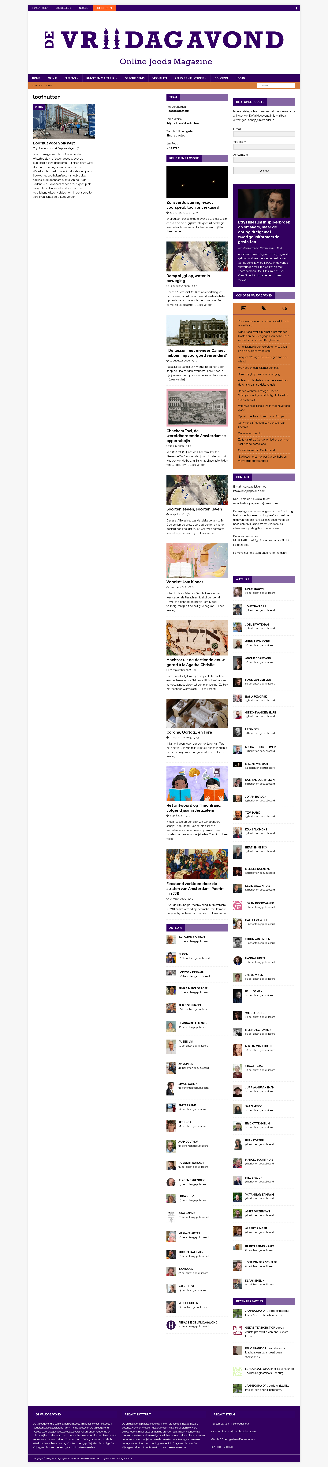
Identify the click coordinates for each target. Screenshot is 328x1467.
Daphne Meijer (66, 148)
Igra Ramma (186, 1213)
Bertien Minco (256, 847)
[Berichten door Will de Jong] (237, 1017)
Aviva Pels (185, 1064)
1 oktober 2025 (178, 587)
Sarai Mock (253, 1106)
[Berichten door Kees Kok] (171, 1129)
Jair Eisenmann (189, 1005)
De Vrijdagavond (99, 1427)
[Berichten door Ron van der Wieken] (237, 784)
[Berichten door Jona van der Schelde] (237, 1268)
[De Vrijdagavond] (164, 72)
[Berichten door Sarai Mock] (237, 1111)
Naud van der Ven (258, 679)
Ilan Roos (185, 1268)
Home (36, 78)
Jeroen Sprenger (191, 1180)
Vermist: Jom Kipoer (184, 582)
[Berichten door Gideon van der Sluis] (237, 717)
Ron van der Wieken (260, 779)
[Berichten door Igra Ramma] (171, 1221)
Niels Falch (253, 1177)
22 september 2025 (180, 670)
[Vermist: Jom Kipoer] (197, 560)
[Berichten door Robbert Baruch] (171, 1168)
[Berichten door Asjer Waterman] (237, 1216)
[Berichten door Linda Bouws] (237, 594)
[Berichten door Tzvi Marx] (237, 817)
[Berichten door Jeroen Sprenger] (171, 1184)
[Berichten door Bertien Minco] (237, 857)
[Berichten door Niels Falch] (237, 1182)
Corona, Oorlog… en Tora (189, 732)
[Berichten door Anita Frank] (171, 1110)
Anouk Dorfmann (258, 658)
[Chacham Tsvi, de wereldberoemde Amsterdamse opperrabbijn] (197, 408)
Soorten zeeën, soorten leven (194, 509)
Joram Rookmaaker (259, 903)
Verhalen (159, 78)
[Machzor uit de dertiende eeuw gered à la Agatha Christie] (197, 637)
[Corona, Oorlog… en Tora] (197, 713)
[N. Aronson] (237, 1373)
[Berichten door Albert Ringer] (237, 1234)
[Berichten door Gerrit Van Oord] (237, 646)
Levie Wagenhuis (257, 885)
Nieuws (70, 78)
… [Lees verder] (66, 196)
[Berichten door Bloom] (171, 960)
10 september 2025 (181, 737)
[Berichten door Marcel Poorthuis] (237, 1165)
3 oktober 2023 (44, 148)
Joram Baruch (255, 796)
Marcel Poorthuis (259, 1159)
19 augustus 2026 (180, 286)
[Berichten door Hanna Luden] (237, 962)
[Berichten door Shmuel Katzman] (171, 1256)
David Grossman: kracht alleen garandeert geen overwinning (266, 1352)
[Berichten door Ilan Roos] (171, 1274)
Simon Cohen (188, 1083)
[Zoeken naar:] (276, 85)
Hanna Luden (255, 958)
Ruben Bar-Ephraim (259, 1246)
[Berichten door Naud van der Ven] (237, 684)
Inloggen (84, 8)
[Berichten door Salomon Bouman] (171, 942)
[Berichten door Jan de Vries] (237, 979)
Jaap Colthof (188, 1141)
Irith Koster (254, 1140)
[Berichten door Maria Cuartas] (171, 1240)
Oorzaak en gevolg (250, 433)
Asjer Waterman (257, 1211)
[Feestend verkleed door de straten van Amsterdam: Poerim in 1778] (197, 864)
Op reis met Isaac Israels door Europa (261, 416)
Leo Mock (252, 729)
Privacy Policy (40, 8)
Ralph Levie (187, 1286)
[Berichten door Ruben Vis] (171, 1051)
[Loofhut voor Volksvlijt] (64, 121)
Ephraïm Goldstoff (192, 988)
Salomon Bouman (191, 937)
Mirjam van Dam (256, 763)
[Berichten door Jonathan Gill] (237, 612)
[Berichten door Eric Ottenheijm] (237, 1128)
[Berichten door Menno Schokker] (237, 1034)
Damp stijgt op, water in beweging (259, 374)
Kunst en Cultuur (100, 78)
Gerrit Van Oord (257, 641)
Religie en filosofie (189, 78)
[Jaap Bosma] (237, 1315)
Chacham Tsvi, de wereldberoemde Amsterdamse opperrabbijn (196, 436)
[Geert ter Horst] (237, 1332)
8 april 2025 (176, 815)
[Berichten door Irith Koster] (237, 1147)
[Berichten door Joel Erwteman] (237, 629)
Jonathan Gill (256, 606)
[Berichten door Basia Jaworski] (237, 699)
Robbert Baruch (191, 1162)
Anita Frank (187, 1105)
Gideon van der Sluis (260, 712)
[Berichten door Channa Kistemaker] (171, 1029)
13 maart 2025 (178, 898)
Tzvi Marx (252, 812)
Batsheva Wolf (256, 920)
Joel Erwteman (257, 624)
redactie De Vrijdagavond (197, 1322)
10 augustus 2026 (180, 360)
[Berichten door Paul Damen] (237, 1000)
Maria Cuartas (189, 1233)
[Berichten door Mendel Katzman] (237, 873)
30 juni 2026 (177, 446)
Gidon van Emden (257, 939)
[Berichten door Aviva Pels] (171, 1071)
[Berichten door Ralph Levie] (171, 1291)
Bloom (183, 954)
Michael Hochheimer (260, 747)
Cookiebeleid (63, 8)
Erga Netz (186, 1196)
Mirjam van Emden (258, 1046)
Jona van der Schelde (261, 1262)
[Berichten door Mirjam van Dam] (237, 764)
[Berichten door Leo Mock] (237, 734)
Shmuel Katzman (190, 1252)
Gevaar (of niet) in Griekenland (257, 450)
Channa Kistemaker (192, 1023)
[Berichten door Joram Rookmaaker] (237, 908)
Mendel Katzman (257, 868)
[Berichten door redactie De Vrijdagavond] (171, 1327)
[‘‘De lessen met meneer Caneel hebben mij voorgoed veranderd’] (197, 330)
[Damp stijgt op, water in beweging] (197, 256)
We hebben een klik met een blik (258, 367)
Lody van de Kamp (191, 972)
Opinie (52, 78)
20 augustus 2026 (180, 212)
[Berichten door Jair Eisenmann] (171, 1011)
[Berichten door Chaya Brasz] (237, 1075)
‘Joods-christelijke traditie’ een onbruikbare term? (266, 1332)
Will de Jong (255, 1013)
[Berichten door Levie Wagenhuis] (237, 891)
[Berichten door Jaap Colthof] (171, 1150)
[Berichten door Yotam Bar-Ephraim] (237, 1199)
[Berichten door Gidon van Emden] (237, 946)
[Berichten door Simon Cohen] (171, 1093)
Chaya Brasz (254, 1066)
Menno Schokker (258, 1029)
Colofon (221, 78)
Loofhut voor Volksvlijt (54, 143)
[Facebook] (296, 8)
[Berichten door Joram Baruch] (237, 800)
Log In (240, 78)
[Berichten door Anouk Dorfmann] (237, 667)
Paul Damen (254, 991)
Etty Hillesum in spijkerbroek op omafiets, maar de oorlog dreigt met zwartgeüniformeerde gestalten (264, 232)
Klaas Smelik (254, 1280)
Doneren (104, 8)
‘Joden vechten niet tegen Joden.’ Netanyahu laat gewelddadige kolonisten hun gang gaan (263, 395)
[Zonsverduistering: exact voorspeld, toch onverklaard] (197, 182)
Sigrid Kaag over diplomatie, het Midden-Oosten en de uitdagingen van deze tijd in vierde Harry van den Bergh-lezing (263, 336)
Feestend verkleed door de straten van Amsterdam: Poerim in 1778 (195, 888)
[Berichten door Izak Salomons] (237, 835)
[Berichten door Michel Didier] (171, 1310)
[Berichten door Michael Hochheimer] (237, 751)
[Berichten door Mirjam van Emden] (237, 1053)
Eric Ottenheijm (257, 1123)
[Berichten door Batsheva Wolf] (237, 926)
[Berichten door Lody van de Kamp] (171, 973)
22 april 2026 (177, 514)
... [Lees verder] (203, 304)
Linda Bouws (255, 588)
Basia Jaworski (256, 696)
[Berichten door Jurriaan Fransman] (237, 1094)
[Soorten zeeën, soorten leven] (197, 490)
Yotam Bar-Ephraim (259, 1194)
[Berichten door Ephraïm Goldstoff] (171, 993)
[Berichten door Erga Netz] (171, 1201)
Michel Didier (188, 1303)
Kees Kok (184, 1122)
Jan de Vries (254, 974)
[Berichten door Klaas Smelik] (237, 1286)
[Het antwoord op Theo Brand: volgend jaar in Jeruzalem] (197, 783)
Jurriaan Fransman (259, 1087)
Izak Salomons (256, 829)
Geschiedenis (135, 78)
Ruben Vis (185, 1041)
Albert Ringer (256, 1228)
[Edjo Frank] (237, 1353)
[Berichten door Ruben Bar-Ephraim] (237, 1248)
